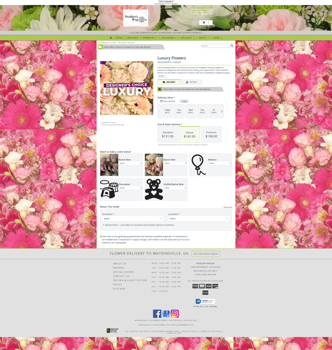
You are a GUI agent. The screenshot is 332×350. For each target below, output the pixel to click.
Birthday (132, 37)
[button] (206, 22)
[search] (232, 45)
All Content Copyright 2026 (140, 331)
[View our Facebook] (157, 317)
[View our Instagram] (175, 317)
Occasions (167, 37)
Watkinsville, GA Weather (152, 325)
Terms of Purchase (210, 331)
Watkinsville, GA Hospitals (183, 320)
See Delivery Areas (205, 253)
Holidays (186, 37)
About (202, 37)
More (216, 37)
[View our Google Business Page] (166, 317)
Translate (174, 4)
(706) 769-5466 (206, 14)
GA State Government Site (180, 325)
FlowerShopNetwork (167, 331)
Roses (119, 37)
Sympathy (148, 37)
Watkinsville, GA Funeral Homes (151, 320)
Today (184, 101)
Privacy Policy (190, 331)
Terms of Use (174, 333)
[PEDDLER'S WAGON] (135, 26)
